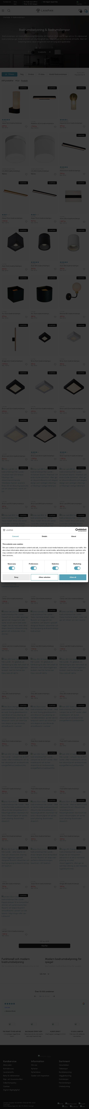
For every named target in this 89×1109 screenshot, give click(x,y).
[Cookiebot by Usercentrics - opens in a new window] (77, 530)
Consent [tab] (15, 536)
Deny (16, 577)
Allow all (73, 577)
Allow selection (44, 577)
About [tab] (73, 536)
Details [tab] (44, 536)
